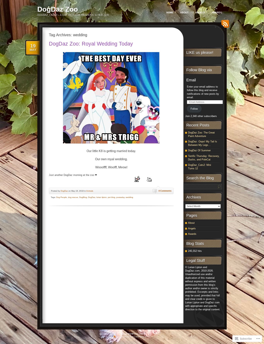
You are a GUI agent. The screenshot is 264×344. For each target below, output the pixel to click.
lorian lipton (101, 197)
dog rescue (73, 197)
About (184, 12)
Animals (89, 191)
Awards (217, 12)
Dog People (61, 197)
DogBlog (83, 197)
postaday (120, 197)
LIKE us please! (199, 52)
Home (169, 12)
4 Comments (164, 191)
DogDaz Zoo (57, 9)
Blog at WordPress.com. (132, 334)
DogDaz (64, 191)
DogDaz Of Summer (199, 150)
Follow (194, 108)
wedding (129, 197)
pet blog (111, 197)
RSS (224, 25)
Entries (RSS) (122, 336)
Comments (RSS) (142, 336)
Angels (200, 12)
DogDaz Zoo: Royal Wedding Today (91, 44)
